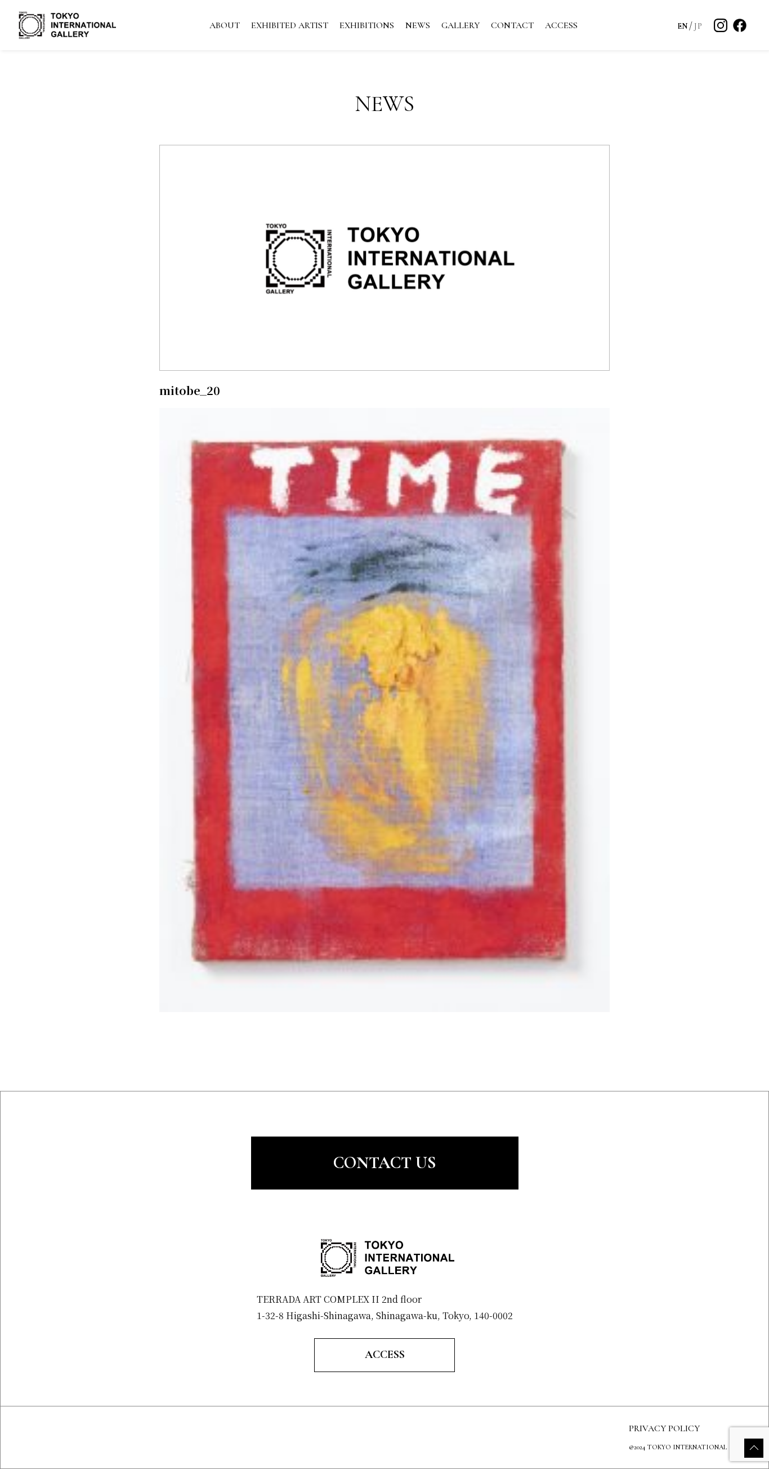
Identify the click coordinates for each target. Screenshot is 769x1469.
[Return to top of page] (753, 1448)
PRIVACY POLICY (664, 1428)
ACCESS (561, 25)
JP (698, 26)
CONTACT (512, 25)
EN (682, 26)
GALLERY (460, 25)
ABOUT (224, 25)
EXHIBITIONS (366, 25)
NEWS (417, 25)
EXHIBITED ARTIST (289, 25)
